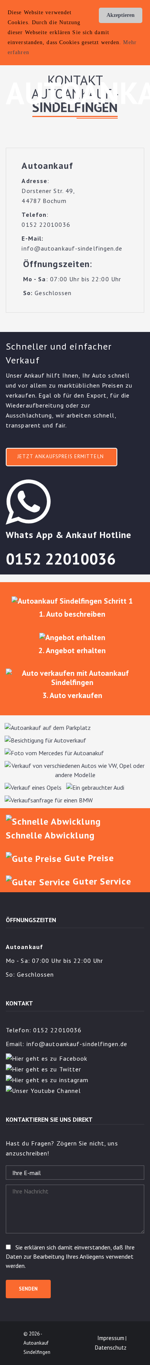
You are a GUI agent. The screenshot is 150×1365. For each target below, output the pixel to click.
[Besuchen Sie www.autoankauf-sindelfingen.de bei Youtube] (43, 1090)
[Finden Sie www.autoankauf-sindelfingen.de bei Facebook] (46, 1057)
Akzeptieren (121, 15)
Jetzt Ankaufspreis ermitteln (60, 456)
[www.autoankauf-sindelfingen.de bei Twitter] (43, 1068)
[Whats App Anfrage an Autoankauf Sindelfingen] (35, 502)
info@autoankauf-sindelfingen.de (77, 1044)
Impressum (110, 1338)
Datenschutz (111, 1347)
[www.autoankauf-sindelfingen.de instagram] (47, 1079)
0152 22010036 (61, 559)
